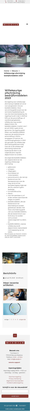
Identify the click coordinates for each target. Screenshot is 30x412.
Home (6, 71)
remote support (14, 362)
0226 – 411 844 (17, 357)
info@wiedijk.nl (16, 359)
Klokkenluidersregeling (15, 383)
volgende (22, 319)
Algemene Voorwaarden (15, 381)
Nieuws (15, 71)
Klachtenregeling (15, 377)
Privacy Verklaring (15, 379)
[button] (27, 24)
